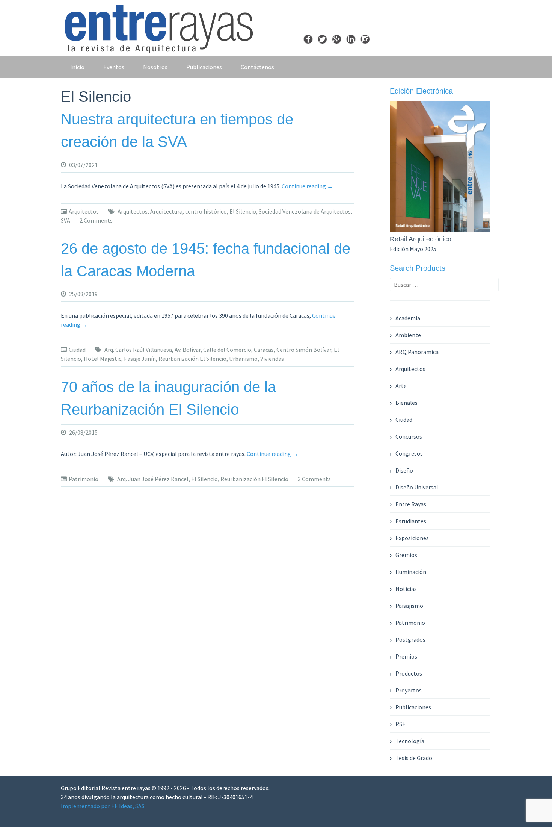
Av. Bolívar (188, 349)
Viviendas (272, 358)
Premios (406, 656)
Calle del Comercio (227, 349)
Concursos (408, 436)
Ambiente (408, 335)
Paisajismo (409, 605)
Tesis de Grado (413, 758)
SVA (65, 220)
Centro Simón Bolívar (303, 349)
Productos (408, 673)
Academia (407, 318)
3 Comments (314, 479)
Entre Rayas (410, 504)
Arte (401, 385)
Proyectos (408, 690)
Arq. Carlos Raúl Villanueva (138, 349)
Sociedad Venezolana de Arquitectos (305, 211)
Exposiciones (412, 538)
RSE (400, 724)
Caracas (264, 349)
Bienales (406, 402)
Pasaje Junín (140, 358)
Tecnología (409, 741)
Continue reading (307, 186)
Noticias (406, 588)
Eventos (113, 67)
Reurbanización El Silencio (192, 358)
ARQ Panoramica (417, 352)
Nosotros (155, 67)
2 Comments (96, 220)
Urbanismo (243, 358)
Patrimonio (83, 479)
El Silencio (242, 211)
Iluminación (410, 572)
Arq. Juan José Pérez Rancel (153, 479)
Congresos (409, 453)
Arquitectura (166, 211)
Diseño (404, 470)
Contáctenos (257, 67)
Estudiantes (410, 521)
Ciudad (77, 349)
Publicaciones (204, 67)
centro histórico (206, 211)
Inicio (77, 67)
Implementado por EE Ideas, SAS (103, 806)
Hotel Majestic (102, 358)
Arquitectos (84, 211)
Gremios (406, 555)
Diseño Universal (416, 487)
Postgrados (410, 639)
